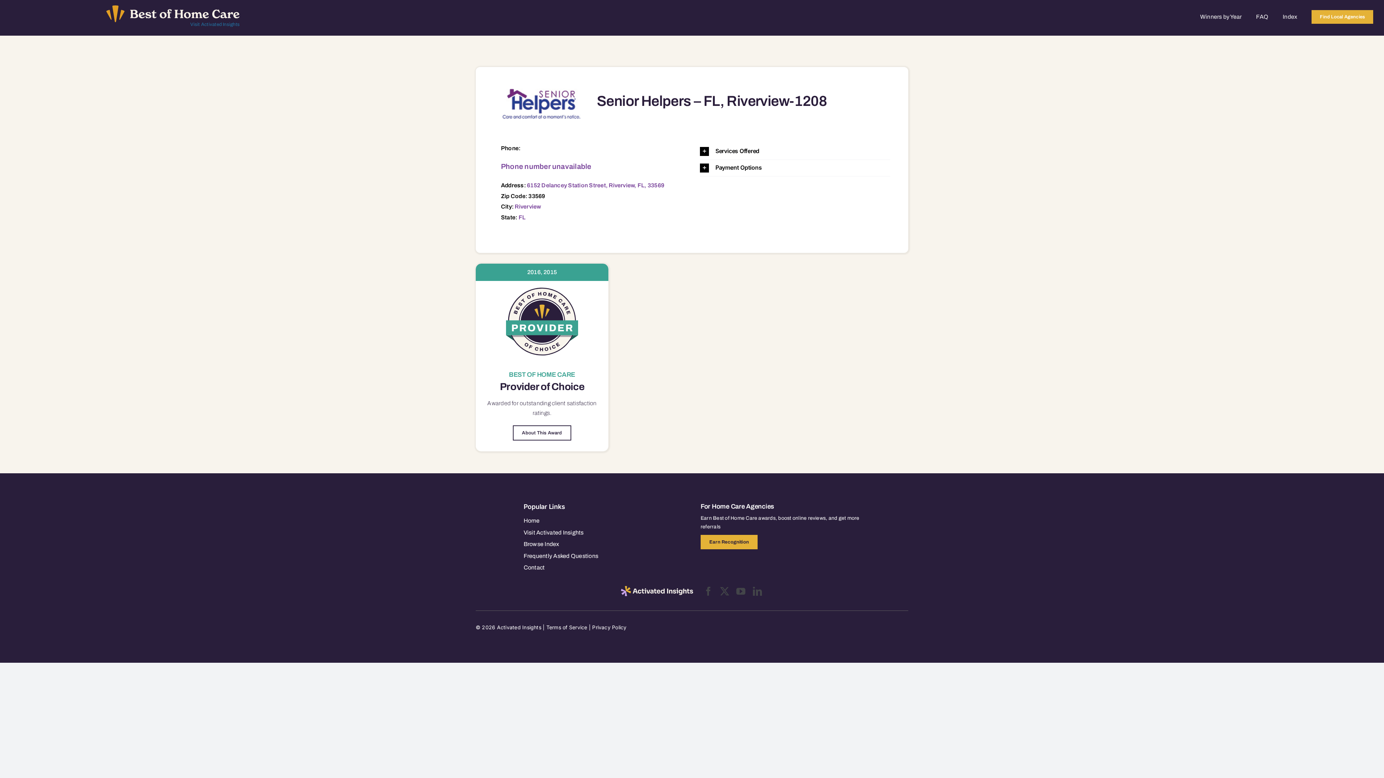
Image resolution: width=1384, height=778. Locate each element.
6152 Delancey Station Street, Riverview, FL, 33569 (595, 185)
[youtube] (740, 591)
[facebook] (708, 591)
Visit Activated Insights (215, 24)
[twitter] (724, 591)
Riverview (528, 207)
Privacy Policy (609, 627)
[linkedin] (757, 591)
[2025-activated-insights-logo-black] (657, 589)
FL (522, 217)
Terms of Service (566, 627)
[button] (795, 151)
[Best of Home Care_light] (173, 8)
